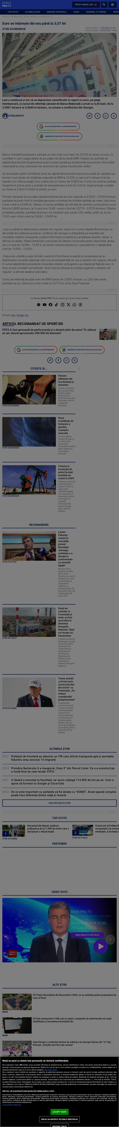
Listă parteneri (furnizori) (11, 1105)
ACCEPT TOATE (59, 1112)
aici (92, 1079)
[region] (59, 1091)
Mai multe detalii (51, 1070)
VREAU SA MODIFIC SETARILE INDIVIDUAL (59, 1119)
